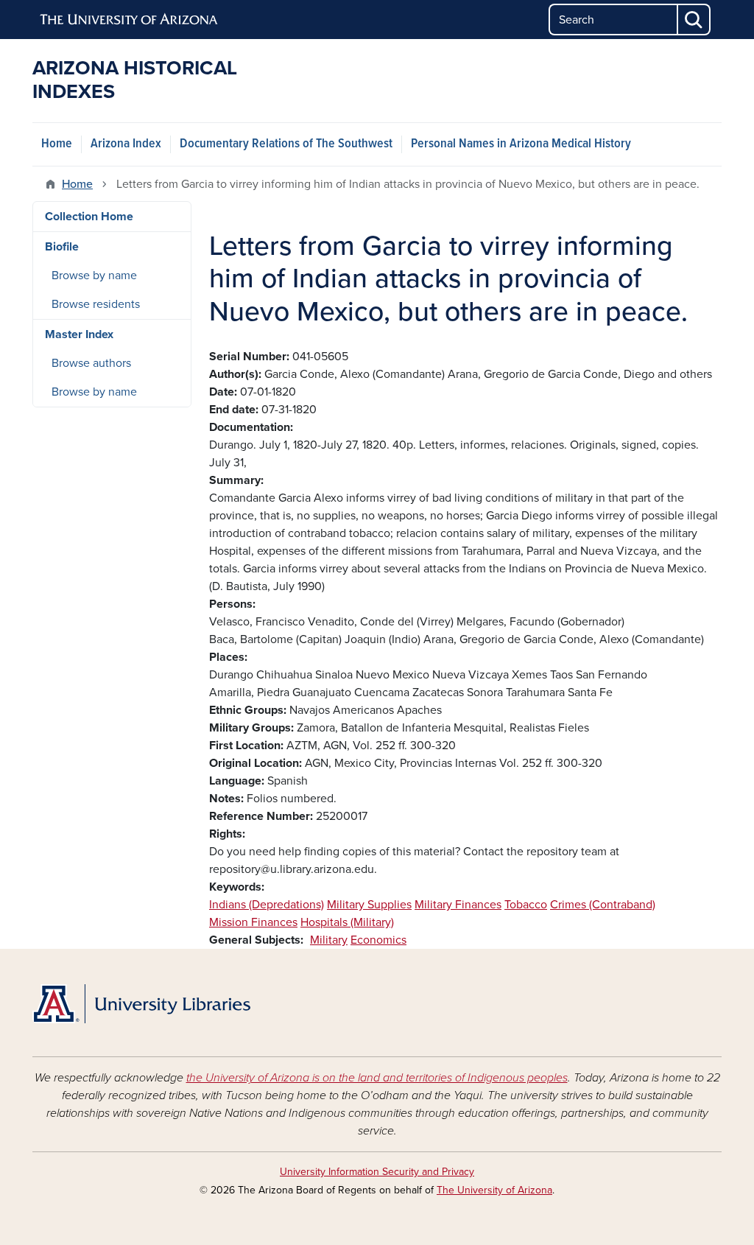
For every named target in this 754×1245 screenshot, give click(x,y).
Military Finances (458, 904)
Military (329, 940)
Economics (378, 940)
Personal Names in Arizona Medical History (521, 144)
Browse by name (94, 275)
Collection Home (89, 216)
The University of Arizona (494, 1190)
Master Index (79, 334)
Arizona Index (126, 144)
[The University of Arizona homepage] (130, 19)
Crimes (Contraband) (602, 904)
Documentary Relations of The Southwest (286, 144)
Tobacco (525, 904)
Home (56, 144)
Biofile (62, 246)
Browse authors (91, 363)
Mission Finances (253, 922)
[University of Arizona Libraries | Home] (141, 1004)
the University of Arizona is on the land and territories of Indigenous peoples (377, 1077)
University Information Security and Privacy (377, 1171)
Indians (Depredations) (266, 904)
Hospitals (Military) (347, 922)
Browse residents (96, 304)
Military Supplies (369, 904)
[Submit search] (694, 19)
